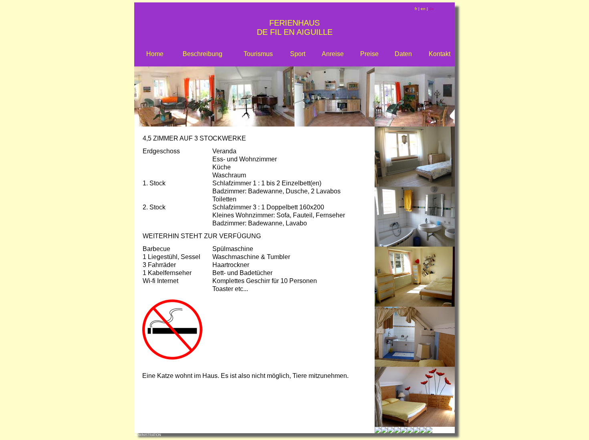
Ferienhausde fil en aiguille (295, 27)
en (423, 8)
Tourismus (258, 53)
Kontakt (439, 53)
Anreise (333, 53)
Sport (297, 53)
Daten (403, 53)
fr (416, 8)
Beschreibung (202, 53)
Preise (369, 53)
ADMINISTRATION (147, 435)
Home (154, 53)
